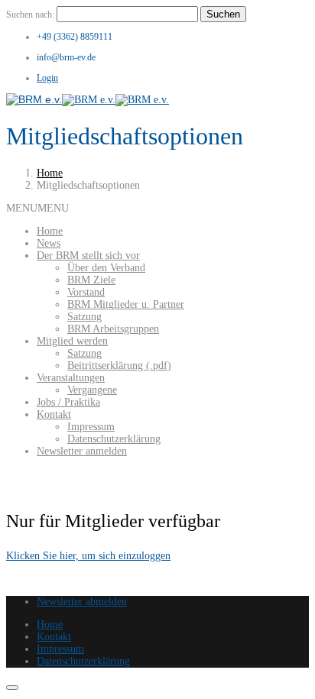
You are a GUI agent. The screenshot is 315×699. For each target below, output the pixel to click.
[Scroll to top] (12, 687)
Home (50, 173)
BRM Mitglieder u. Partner (125, 304)
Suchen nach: (30, 14)
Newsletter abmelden (82, 601)
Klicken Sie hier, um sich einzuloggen (88, 555)
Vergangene (92, 390)
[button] (37, 208)
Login (47, 78)
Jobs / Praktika (68, 402)
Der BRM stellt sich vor (88, 255)
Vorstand (86, 292)
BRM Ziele (91, 280)
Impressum (91, 426)
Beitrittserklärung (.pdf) (119, 365)
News (48, 243)
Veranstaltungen (71, 377)
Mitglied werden (72, 341)
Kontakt (54, 414)
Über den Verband (106, 267)
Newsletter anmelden (82, 451)
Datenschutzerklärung (114, 439)
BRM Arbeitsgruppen (113, 329)
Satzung (84, 316)
